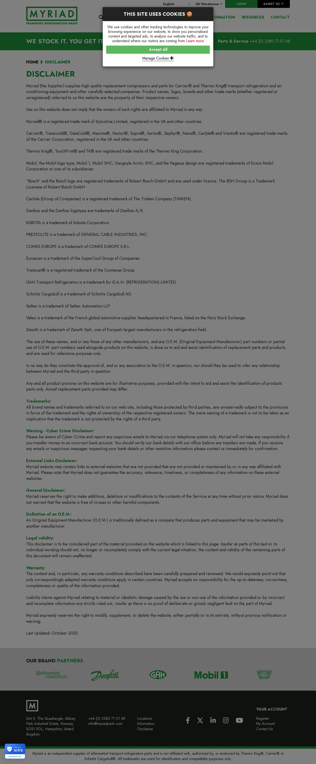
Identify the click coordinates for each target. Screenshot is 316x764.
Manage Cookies (156, 58)
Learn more (195, 41)
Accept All (158, 49)
